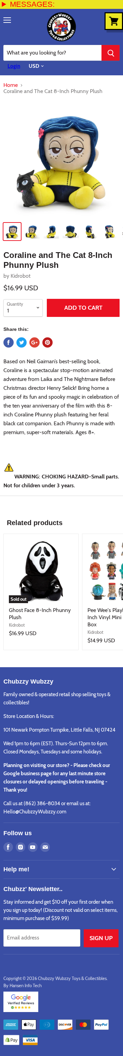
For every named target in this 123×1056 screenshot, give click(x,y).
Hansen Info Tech (26, 985)
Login (14, 66)
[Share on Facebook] (8, 342)
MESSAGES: (32, 4)
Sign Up (101, 938)
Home (10, 85)
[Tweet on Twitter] (21, 342)
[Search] (110, 53)
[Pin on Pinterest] (47, 342)
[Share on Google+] (34, 342)
